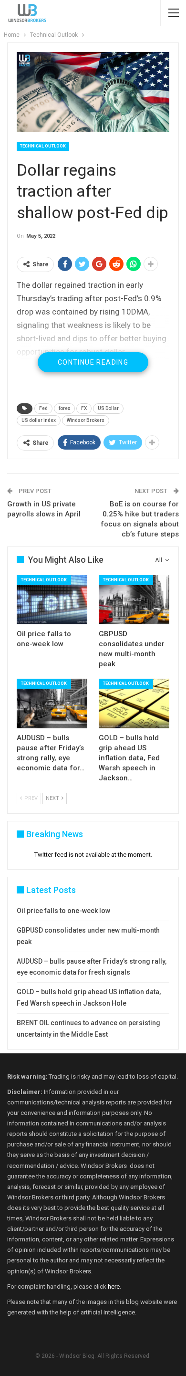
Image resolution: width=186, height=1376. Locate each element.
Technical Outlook (43, 146)
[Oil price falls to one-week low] (52, 600)
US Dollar (108, 408)
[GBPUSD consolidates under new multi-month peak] (134, 600)
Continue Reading (93, 362)
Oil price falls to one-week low (63, 910)
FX (84, 408)
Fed (43, 408)
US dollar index (38, 420)
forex (64, 408)
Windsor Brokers (85, 420)
